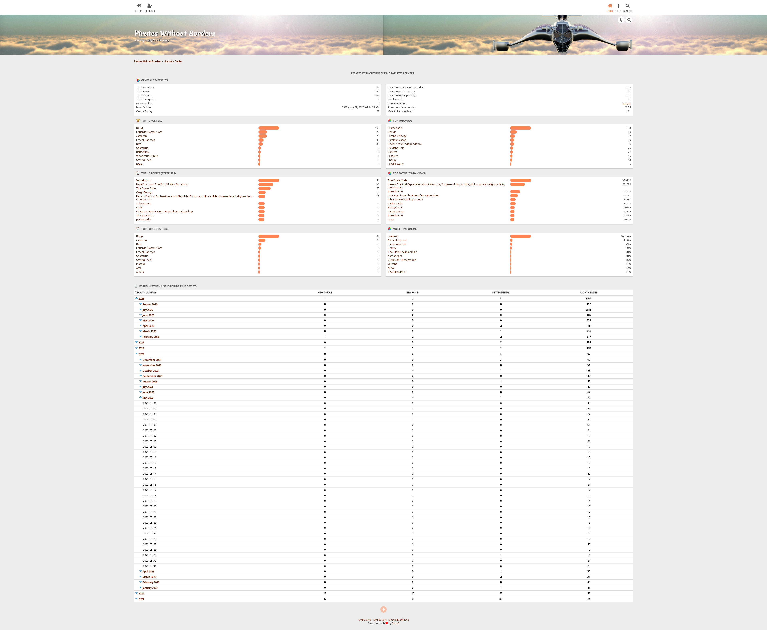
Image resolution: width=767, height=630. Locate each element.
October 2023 (151, 370)
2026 (141, 298)
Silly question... (145, 215)
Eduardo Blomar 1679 (149, 132)
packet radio (143, 219)
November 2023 (152, 365)
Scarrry (392, 248)
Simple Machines (398, 620)
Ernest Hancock (145, 140)
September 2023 (152, 376)
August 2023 (150, 381)
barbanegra (395, 256)
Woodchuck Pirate (147, 156)
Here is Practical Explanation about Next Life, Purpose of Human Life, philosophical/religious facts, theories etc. (194, 198)
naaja (139, 164)
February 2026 (151, 337)
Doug (139, 128)
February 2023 (151, 582)
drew (391, 268)
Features (393, 156)
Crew (139, 207)
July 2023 (148, 387)
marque (141, 264)
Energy (392, 160)
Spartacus (142, 148)
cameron (141, 136)
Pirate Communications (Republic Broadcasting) (164, 211)
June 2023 (148, 392)
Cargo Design (144, 192)
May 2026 (148, 320)
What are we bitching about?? (405, 199)
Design (392, 132)
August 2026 (150, 304)
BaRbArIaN (142, 152)
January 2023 (150, 588)
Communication (397, 140)
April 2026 (148, 326)
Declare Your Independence (405, 144)
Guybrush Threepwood (402, 260)
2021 (141, 599)
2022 (141, 593)
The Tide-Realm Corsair (402, 252)
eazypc (626, 103)
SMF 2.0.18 (364, 620)
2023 (141, 354)
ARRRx (140, 272)
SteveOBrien (143, 160)
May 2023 (148, 397)
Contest (392, 152)
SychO (395, 623)
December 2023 (152, 360)
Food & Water (396, 164)
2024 (141, 348)
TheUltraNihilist (397, 272)
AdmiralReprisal (397, 240)
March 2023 (149, 577)
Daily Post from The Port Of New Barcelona (162, 184)
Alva (138, 268)
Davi (138, 144)
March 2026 (149, 331)
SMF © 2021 (380, 620)
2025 (141, 342)
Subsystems (143, 203)
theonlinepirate (397, 244)
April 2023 (148, 571)
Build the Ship (396, 148)
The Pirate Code (146, 188)
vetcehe (392, 264)
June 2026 (148, 315)
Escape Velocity (397, 136)
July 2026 (148, 310)
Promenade (395, 128)
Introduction (143, 180)
